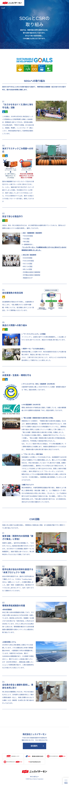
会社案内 (34, 746)
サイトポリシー (34, 776)
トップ (3, 8)
